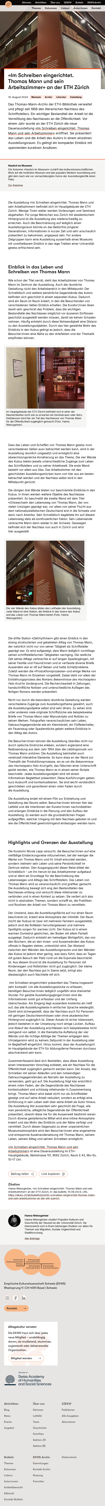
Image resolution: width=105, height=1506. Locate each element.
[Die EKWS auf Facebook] (15, 1298)
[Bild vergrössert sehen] (45, 378)
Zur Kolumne (15, 185)
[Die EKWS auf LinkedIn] (24, 1298)
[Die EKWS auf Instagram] (7, 1298)
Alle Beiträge (32, 1238)
